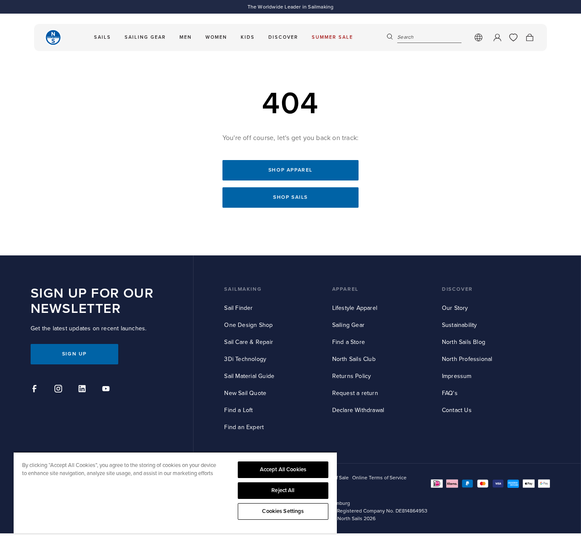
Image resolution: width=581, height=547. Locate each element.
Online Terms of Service (379, 478)
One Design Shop (248, 325)
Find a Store (348, 342)
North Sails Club (354, 359)
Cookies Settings (283, 511)
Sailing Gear (348, 325)
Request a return (355, 393)
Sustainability (459, 325)
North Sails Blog (463, 342)
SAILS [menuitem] (102, 37)
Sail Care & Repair (248, 342)
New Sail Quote (245, 393)
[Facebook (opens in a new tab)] (36, 390)
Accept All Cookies (283, 469)
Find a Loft (238, 410)
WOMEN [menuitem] (216, 37)
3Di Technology (245, 359)
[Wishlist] (513, 37)
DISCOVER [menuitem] (283, 37)
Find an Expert (244, 427)
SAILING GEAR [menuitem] (145, 37)
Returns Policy (351, 376)
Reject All (282, 490)
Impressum (457, 376)
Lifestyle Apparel (354, 308)
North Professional (467, 359)
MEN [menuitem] (185, 37)
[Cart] (529, 37)
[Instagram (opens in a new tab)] (59, 390)
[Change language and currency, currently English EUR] (478, 37)
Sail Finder (238, 308)
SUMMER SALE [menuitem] (332, 37)
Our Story (455, 308)
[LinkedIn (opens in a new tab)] (83, 390)
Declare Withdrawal (358, 410)
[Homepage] (53, 37)
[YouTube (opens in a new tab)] (107, 390)
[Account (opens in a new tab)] (497, 37)
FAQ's (450, 393)
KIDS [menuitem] (248, 37)
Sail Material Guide (249, 376)
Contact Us (457, 410)
